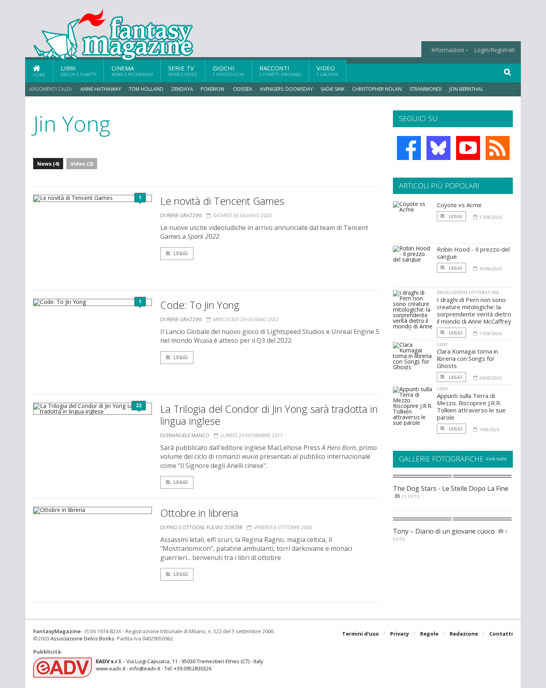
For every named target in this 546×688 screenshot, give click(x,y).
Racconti (280, 70)
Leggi (180, 253)
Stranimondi (425, 89)
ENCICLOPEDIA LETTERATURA (468, 292)
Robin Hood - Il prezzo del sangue (473, 252)
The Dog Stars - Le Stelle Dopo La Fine (450, 488)
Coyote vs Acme (459, 205)
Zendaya (182, 89)
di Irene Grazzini (181, 215)
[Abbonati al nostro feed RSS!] (497, 148)
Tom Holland (146, 89)
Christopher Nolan (377, 89)
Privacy (399, 633)
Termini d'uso (360, 633)
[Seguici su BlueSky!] (438, 148)
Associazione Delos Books (82, 638)
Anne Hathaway (100, 89)
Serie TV (182, 70)
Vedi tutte (496, 459)
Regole (429, 633)
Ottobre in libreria (199, 513)
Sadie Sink (333, 89)
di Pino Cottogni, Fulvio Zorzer (201, 527)
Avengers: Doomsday (286, 89)
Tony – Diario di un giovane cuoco (444, 531)
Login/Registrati (494, 50)
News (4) (48, 163)
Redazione (464, 633)
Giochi (228, 70)
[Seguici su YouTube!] (468, 148)
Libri (78, 70)
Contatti (501, 633)
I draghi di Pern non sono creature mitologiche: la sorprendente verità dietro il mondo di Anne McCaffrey (474, 310)
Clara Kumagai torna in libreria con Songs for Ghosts (467, 358)
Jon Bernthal (466, 89)
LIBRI (442, 344)
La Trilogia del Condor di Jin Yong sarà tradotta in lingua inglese (269, 415)
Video (328, 70)
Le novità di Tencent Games (222, 201)
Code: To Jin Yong (199, 305)
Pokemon (213, 89)
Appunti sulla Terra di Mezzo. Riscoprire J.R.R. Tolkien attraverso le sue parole (471, 406)
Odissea (242, 89)
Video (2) (81, 163)
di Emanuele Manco (184, 435)
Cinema (132, 70)
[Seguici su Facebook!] (408, 148)
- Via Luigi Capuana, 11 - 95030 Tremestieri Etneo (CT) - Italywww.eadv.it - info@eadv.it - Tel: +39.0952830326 (179, 665)
